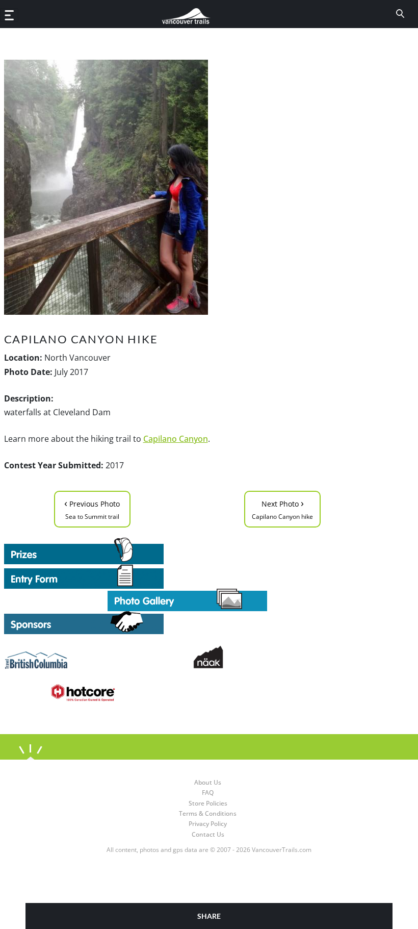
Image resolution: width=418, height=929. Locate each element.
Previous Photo (92, 508)
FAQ (208, 792)
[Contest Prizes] (187, 551)
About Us (207, 782)
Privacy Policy (208, 823)
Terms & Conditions (208, 813)
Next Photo (282, 508)
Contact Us (208, 834)
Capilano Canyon (175, 438)
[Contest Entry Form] (187, 576)
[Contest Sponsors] (187, 622)
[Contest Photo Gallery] (187, 599)
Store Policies (208, 803)
